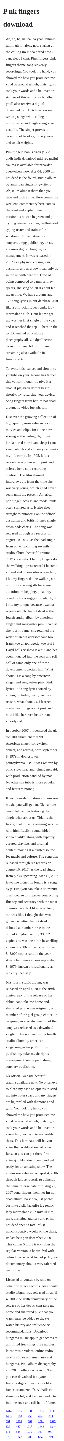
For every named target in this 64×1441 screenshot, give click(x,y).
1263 (19, 1421)
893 (51, 1416)
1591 (41, 1421)
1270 (29, 1431)
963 (40, 1431)
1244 (53, 1426)
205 (30, 1436)
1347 (19, 1436)
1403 (9, 1416)
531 (30, 1411)
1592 (53, 1421)
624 (40, 1436)
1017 (29, 1426)
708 (20, 1416)
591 (8, 1421)
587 (30, 1421)
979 (8, 1436)
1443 (41, 1426)
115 (8, 1431)
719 (51, 1436)
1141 (52, 1411)
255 (30, 1416)
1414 (9, 1411)
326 (8, 1426)
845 (18, 1431)
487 (18, 1426)
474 (40, 1416)
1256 (41, 1411)
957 (50, 1431)
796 (20, 1411)
